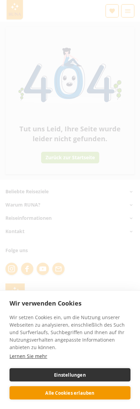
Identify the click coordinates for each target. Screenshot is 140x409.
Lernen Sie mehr (28, 356)
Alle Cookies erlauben (69, 393)
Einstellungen (70, 375)
